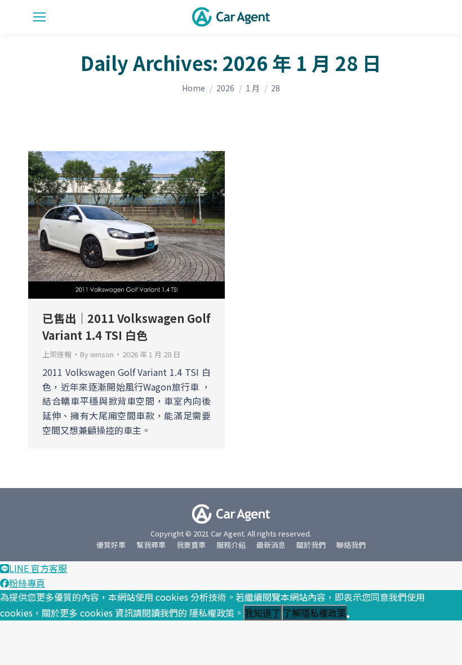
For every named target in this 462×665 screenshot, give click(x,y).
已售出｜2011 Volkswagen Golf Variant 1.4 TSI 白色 (126, 326)
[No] (348, 616)
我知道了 (263, 613)
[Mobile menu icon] (39, 17)
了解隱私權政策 (314, 613)
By (97, 354)
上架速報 (57, 354)
